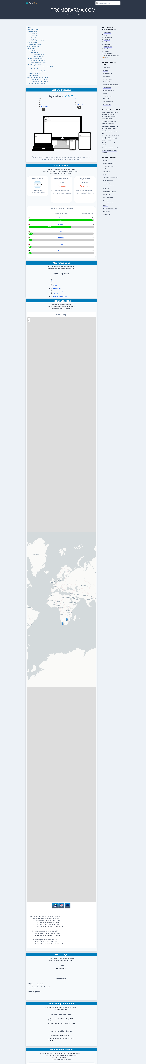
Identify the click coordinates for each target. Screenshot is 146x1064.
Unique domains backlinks (39, 71)
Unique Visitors (35, 36)
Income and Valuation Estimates (38, 77)
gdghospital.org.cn (108, 163)
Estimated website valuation (39, 81)
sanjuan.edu (106, 211)
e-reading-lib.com (108, 166)
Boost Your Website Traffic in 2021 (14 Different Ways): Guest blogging (110, 138)
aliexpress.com (108, 53)
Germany (61, 251)
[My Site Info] (32, 3)
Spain (60, 218)
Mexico (60, 224)
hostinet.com (107, 67)
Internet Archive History (38, 63)
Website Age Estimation (35, 58)
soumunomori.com (108, 90)
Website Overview (33, 29)
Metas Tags (31, 48)
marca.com (107, 44)
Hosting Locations (33, 46)
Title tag (33, 50)
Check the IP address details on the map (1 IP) (49, 922)
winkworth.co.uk (108, 197)
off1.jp (104, 174)
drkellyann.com (107, 169)
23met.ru (105, 93)
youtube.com (108, 37)
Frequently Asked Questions (36, 83)
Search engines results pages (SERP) (42, 67)
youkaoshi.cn (107, 183)
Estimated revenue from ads (39, 79)
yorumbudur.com (108, 180)
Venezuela (61, 237)
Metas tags (34, 52)
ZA (55, 907)
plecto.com (106, 188)
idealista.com (108, 42)
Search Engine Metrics (34, 65)
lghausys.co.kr (107, 200)
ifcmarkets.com (107, 96)
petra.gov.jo (106, 76)
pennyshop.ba (107, 214)
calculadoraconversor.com (111, 84)
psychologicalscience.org (110, 177)
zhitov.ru (105, 205)
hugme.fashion (107, 73)
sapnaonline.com (108, 101)
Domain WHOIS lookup (38, 60)
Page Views (34, 38)
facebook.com (108, 46)
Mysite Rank (34, 34)
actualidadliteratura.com (110, 208)
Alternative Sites (33, 42)
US (61, 907)
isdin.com (55, 293)
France (61, 244)
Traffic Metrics (32, 31)
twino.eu (105, 160)
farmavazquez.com (58, 291)
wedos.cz (105, 70)
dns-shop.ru (107, 49)
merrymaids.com (108, 79)
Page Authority (35, 75)
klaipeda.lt (106, 99)
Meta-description (39, 54)
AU (67, 907)
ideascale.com (107, 104)
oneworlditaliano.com (109, 191)
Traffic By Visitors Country (39, 40)
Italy (61, 231)
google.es (107, 35)
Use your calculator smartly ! (110, 148)
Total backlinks (35, 69)
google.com (107, 32)
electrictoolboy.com (109, 82)
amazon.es (107, 39)
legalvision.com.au (108, 186)
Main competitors (36, 44)
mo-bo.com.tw (107, 194)
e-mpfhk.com (107, 87)
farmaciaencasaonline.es (60, 296)
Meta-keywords (39, 56)
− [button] (28, 320)
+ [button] (28, 318)
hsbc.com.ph (106, 171)
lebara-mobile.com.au (109, 203)
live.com (106, 51)
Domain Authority (36, 73)
